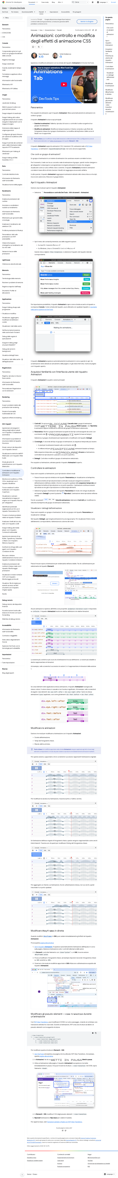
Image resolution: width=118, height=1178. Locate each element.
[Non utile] (95, 30)
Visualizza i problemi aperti (35, 1160)
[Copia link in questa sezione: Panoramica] (44, 107)
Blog (53, 2)
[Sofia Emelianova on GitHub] (61, 57)
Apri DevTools (39, 1054)
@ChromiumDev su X (94, 1157)
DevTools (5, 12)
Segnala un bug (31, 1157)
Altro (59, 2)
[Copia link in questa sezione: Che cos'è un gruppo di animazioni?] (62, 154)
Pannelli (41, 12)
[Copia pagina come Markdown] (39, 46)
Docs (4, 8)
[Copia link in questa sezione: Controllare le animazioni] (57, 468)
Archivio (59, 1163)
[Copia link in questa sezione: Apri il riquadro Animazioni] (59, 182)
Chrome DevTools (17, 8)
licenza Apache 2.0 (71, 1140)
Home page (34, 30)
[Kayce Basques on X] (40, 57)
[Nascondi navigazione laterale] (22, 1175)
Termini (29, 1174)
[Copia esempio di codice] (95, 1033)
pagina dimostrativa (47, 943)
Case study (45, 2)
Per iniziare (14, 12)
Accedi (113, 2)
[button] (12, 33)
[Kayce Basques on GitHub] (42, 57)
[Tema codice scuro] (92, 1033)
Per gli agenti (77, 12)
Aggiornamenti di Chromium (65, 1157)
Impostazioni (54, 12)
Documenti (31, 2)
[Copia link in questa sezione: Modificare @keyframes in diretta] (65, 931)
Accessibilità (65, 12)
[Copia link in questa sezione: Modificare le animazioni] (57, 728)
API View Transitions (41, 1022)
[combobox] (80, 2)
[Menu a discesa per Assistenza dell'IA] (35, 12)
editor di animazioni (56, 141)
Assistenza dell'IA (27, 12)
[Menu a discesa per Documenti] (37, 2)
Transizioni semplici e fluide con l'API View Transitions (64, 1122)
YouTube (90, 1160)
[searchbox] (12, 17)
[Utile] (93, 30)
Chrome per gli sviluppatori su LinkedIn (99, 1163)
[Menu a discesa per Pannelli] (46, 12)
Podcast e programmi (63, 1166)
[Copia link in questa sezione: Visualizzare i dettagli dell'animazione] (63, 508)
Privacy (35, 1174)
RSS (89, 1166)
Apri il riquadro (43, 947)
